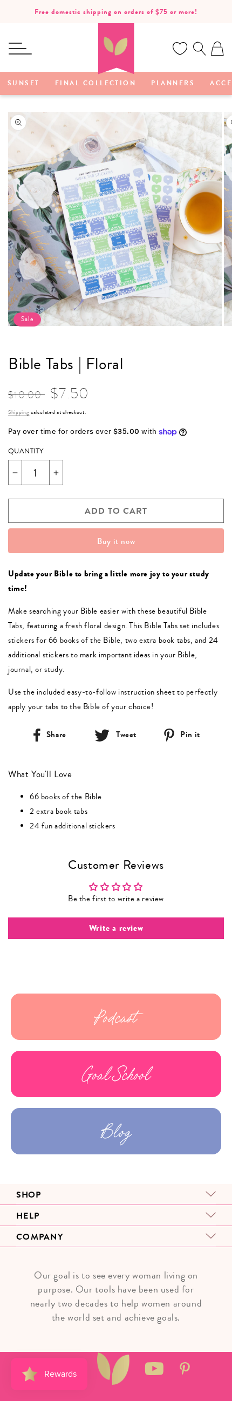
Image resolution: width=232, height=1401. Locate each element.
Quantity (25, 451)
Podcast (116, 1016)
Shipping (19, 412)
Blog (116, 1131)
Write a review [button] (116, 928)
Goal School (116, 1074)
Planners (173, 83)
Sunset (24, 83)
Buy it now (116, 541)
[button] (20, 48)
